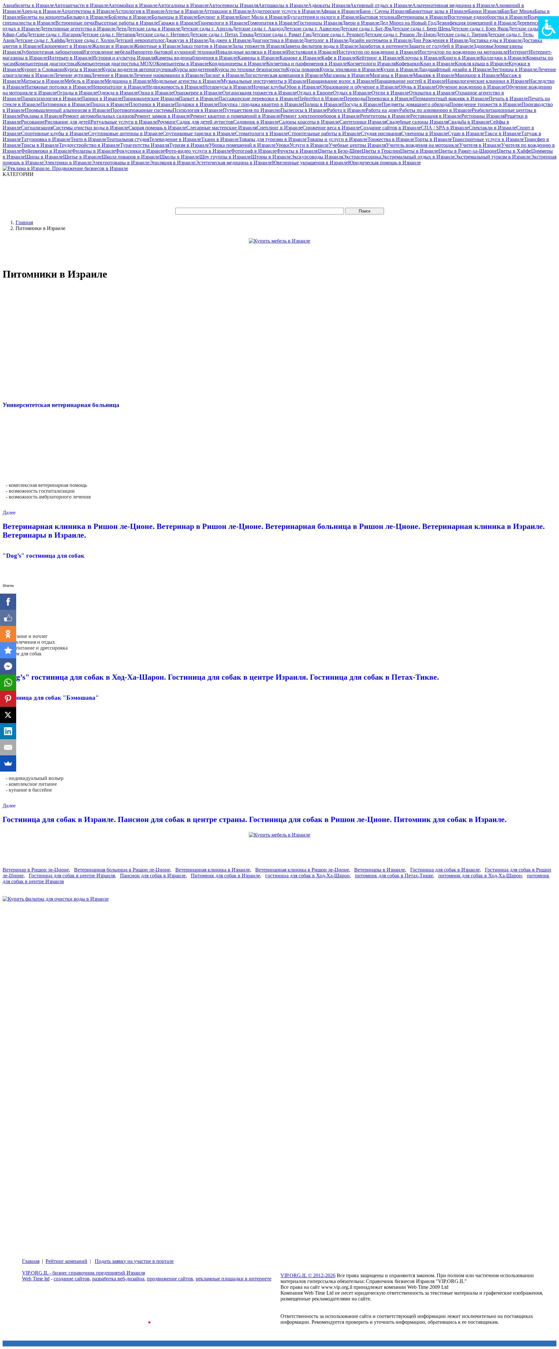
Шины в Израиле (44, 156)
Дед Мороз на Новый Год (407, 23)
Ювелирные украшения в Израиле (310, 162)
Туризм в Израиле (189, 145)
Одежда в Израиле (117, 92)
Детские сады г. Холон (90, 40)
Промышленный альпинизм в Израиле (68, 110)
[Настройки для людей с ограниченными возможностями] (548, 27)
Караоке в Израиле (300, 57)
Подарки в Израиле (196, 104)
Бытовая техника (378, 17)
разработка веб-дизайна (118, 1278)
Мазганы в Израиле (391, 75)
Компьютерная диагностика (46, 63)
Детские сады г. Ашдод (257, 28)
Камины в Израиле (258, 57)
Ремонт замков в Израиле (162, 116)
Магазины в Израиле (346, 75)
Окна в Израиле (155, 92)
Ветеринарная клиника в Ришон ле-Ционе (302, 869)
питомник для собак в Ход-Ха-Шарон (480, 875)
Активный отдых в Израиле (381, 5)
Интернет (518, 52)
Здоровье (484, 46)
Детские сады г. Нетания (108, 34)
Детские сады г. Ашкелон (311, 28)
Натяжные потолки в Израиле (58, 87)
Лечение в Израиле (112, 75)
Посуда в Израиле (362, 104)
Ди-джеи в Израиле (229, 40)
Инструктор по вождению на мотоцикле (463, 52)
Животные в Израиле (157, 46)
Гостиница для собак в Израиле (445, 869)
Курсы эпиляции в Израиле (350, 69)
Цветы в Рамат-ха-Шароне (467, 151)
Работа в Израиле (346, 110)
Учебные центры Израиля (357, 145)
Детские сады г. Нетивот (162, 34)
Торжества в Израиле (390, 139)
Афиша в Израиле (340, 11)
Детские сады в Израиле (153, 28)
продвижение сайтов (170, 1278)
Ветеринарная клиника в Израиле (212, 869)
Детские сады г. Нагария (54, 34)
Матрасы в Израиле (42, 81)
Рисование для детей (68, 122)
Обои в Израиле (302, 87)
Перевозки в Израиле (389, 98)
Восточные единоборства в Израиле (488, 17)
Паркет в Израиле (198, 98)
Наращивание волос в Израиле (341, 81)
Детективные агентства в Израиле (77, 28)
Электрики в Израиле (68, 162)
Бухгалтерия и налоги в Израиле (323, 17)
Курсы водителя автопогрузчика (138, 69)
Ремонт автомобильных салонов (98, 116)
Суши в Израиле (466, 133)
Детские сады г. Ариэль (206, 28)
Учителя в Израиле (480, 145)
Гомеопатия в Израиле (272, 23)
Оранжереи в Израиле (197, 92)
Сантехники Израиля (362, 122)
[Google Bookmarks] (8, 650)
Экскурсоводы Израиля (317, 156)
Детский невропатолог (140, 40)
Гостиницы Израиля (319, 23)
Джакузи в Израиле (186, 40)
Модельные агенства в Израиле (186, 81)
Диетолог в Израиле (325, 40)
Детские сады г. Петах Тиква (221, 34)
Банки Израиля (484, 11)
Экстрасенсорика (362, 156)
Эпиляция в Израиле (172, 162)
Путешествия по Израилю (251, 110)
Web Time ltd (35, 1278)
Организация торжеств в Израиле (259, 92)
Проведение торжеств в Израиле (485, 104)
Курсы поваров (303, 69)
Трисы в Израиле (40, 145)
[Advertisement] (120, 191)
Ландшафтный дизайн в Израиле (454, 69)
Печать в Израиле (508, 98)
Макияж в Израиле (434, 75)
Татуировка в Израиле (46, 139)
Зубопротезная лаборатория (51, 52)
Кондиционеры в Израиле (237, 63)
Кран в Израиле (437, 63)
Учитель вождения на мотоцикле (422, 145)
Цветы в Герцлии (381, 151)
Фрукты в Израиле (297, 151)
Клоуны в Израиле (421, 57)
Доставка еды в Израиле (495, 40)
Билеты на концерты (44, 17)
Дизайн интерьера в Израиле (380, 40)
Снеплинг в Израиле (279, 127)
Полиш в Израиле (322, 104)
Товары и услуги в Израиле (337, 139)
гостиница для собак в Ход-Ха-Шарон (307, 875)
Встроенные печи (74, 23)
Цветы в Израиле (419, 151)
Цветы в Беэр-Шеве (340, 151)
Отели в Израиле (390, 92)
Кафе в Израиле (338, 57)
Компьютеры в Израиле (182, 63)
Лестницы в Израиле (514, 69)
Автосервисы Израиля (233, 5)
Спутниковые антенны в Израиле (125, 133)
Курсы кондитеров (194, 69)
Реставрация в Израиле (435, 116)
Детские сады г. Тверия (461, 34)
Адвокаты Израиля (329, 5)
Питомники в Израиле (65, 104)
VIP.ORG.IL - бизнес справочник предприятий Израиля (83, 1273)
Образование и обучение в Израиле (359, 87)
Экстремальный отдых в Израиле (418, 156)
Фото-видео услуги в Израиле (198, 151)
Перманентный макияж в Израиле (451, 98)
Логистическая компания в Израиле (283, 75)
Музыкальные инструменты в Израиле (264, 81)
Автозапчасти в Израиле (81, 5)
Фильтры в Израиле (93, 151)
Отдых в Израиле (352, 92)
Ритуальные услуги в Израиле (124, 122)
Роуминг (166, 122)
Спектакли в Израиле (492, 127)
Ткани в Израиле (220, 139)
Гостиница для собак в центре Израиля (72, 875)
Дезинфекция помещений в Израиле (476, 23)
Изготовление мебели (106, 52)
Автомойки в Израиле (133, 5)
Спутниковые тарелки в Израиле (198, 133)
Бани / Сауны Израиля (384, 11)
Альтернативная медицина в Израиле (453, 5)
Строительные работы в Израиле (324, 133)
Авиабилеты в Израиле (28, 5)
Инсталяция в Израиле (311, 52)
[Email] (8, 747)
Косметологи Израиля (371, 63)
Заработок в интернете (383, 46)
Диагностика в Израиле (277, 40)
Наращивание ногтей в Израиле (410, 81)
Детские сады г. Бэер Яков (479, 28)
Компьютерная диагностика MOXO (116, 63)
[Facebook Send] (8, 666)
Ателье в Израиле (184, 11)
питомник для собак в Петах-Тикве (394, 875)
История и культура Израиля (123, 57)
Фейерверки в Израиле (46, 151)
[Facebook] (8, 602)
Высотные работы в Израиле (126, 23)
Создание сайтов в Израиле (390, 127)
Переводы (355, 98)
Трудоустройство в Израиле (89, 145)
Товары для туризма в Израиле (273, 139)
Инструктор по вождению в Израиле (377, 52)
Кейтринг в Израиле (378, 57)
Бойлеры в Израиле (129, 17)
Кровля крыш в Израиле (482, 63)
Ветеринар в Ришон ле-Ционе (36, 869)
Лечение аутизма (72, 75)
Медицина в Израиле (127, 81)
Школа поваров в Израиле (130, 156)
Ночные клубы (268, 87)
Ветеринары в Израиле (422, 17)
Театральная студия (127, 139)
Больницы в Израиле (174, 17)
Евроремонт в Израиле (66, 46)
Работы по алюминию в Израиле (435, 110)
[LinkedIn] (8, 731)
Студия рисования (381, 133)
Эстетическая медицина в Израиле (233, 162)
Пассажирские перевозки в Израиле (258, 98)
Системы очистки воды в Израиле (90, 127)
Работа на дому (382, 110)
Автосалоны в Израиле (183, 5)
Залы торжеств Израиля (258, 46)
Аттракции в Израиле (227, 11)
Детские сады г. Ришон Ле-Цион (400, 34)
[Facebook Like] (8, 618)
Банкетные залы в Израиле (438, 11)
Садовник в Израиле (256, 122)
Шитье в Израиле (82, 156)
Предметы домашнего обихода (415, 104)
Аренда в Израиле (41, 11)
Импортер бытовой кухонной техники (172, 52)
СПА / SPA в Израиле (445, 127)
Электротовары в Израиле (120, 162)
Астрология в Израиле (140, 11)
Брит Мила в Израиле (263, 17)
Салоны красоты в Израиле (309, 122)
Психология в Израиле (198, 110)
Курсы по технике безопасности (250, 69)
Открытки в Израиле (432, 92)
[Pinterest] (8, 699)
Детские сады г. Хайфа (40, 40)
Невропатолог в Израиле (118, 87)
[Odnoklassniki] (8, 634)
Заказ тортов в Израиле (206, 46)
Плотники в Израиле (152, 104)
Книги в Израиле (461, 57)
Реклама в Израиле (42, 116)
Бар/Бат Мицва (517, 11)
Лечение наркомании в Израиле (168, 75)
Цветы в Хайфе (514, 151)
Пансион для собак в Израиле (153, 875)
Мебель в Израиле (84, 81)
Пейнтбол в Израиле (321, 98)
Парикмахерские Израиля (150, 98)
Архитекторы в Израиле (88, 11)
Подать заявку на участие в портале (134, 1261)
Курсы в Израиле (83, 69)
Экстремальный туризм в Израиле (493, 156)
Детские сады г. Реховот (337, 34)
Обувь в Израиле (417, 87)
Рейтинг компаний (66, 1261)
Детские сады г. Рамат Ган (282, 34)
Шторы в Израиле (271, 156)
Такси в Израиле (502, 133)
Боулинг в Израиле (218, 17)
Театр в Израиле (88, 139)
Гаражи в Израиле (178, 23)
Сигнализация (37, 127)
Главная (24, 222)
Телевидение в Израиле (175, 139)
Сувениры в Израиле (424, 133)
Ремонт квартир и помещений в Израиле (235, 116)
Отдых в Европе (315, 92)
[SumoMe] (8, 763)
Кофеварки (408, 63)
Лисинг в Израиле (224, 75)
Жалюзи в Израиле (113, 46)
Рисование (33, 122)
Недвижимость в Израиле (174, 87)
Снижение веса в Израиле (331, 127)
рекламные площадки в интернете (233, 1278)
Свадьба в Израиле (469, 122)
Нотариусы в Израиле (227, 87)
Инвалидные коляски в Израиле (250, 52)
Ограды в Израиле (77, 92)
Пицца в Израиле (109, 104)
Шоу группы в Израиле (225, 156)
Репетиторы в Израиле (385, 116)
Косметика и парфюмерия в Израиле (306, 63)
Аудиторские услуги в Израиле (285, 11)
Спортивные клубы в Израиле (54, 133)
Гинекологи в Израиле (223, 23)
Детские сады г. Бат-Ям (365, 28)
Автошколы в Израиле (283, 5)
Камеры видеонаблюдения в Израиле (196, 57)
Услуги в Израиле (309, 145)
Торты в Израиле (433, 139)
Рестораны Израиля (483, 116)
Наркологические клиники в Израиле (487, 81)
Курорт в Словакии (42, 69)
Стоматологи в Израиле (261, 133)
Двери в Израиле (360, 23)
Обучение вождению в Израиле (471, 87)
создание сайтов (72, 1278)
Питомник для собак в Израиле (225, 875)
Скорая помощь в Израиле (157, 127)
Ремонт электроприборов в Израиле (320, 116)
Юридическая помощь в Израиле (384, 162)
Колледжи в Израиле (503, 57)
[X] (8, 715)
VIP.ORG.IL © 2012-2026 (307, 1275)
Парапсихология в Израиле (51, 98)
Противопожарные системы (142, 110)
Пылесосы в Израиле (303, 110)
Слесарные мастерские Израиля (221, 127)
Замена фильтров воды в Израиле (321, 46)
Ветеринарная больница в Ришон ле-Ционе (122, 869)
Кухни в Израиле (399, 69)
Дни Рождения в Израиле (440, 40)
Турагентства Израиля (144, 145)
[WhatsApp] (8, 682)
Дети (120, 28)
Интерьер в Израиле (70, 57)
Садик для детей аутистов (204, 122)
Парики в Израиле (101, 98)
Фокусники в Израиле (140, 151)
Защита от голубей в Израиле (441, 46)
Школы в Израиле (179, 156)
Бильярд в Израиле (87, 17)
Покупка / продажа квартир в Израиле (260, 104)
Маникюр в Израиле (477, 75)
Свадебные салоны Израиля (417, 122)
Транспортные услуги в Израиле (488, 139)
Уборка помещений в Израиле (242, 145)
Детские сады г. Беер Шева (420, 28)
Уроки (283, 145)
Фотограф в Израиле (254, 151)
